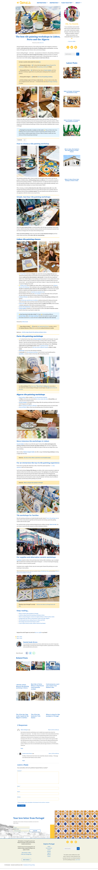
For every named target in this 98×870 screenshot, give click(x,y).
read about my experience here (37, 292)
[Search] (77, 54)
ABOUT (78, 3)
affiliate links (41, 42)
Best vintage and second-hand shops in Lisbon (29, 621)
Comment (19, 770)
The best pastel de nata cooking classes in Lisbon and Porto (32, 620)
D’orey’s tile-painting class (52, 518)
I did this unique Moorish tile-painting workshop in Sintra (32, 615)
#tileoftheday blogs (45, 571)
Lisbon (49, 846)
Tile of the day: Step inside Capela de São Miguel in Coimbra (22, 716)
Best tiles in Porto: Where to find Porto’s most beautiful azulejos (37, 686)
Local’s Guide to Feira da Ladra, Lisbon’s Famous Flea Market (32, 623)
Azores (49, 856)
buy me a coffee (38, 632)
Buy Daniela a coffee (26, 852)
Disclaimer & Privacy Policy (29, 865)
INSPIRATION (54, 3)
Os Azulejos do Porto (43, 345)
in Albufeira (34, 405)
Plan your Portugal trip (26, 854)
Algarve (49, 853)
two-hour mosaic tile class (42, 399)
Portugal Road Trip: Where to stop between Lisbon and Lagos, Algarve (34, 618)
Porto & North (49, 848)
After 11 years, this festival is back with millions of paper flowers (71, 150)
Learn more (78, 859)
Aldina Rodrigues (24, 729)
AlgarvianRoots (22, 397)
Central (49, 849)
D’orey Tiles (22, 274)
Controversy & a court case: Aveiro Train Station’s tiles (52, 685)
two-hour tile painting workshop (40, 397)
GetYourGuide (25, 321)
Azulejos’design (22, 316)
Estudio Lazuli (23, 285)
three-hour (40, 386)
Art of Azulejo (38, 293)
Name (18, 786)
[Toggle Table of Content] (24, 140)
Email (18, 791)
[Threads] (71, 842)
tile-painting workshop (42, 66)
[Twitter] (71, 47)
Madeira (49, 854)
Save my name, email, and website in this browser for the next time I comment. (33, 802)
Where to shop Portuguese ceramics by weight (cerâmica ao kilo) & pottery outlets (36, 616)
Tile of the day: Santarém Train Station (35, 716)
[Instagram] (68, 47)
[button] (27, 653)
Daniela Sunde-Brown (27, 753)
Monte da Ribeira (22, 407)
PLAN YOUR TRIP (66, 3)
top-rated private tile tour (43, 326)
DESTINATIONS (41, 3)
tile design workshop (52, 81)
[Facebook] (75, 47)
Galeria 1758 (21, 303)
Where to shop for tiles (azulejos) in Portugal (28, 613)
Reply (22, 748)
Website (19, 797)
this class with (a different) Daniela (40, 347)
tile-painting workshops (32, 352)
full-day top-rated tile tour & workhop (29, 300)
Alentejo (49, 851)
